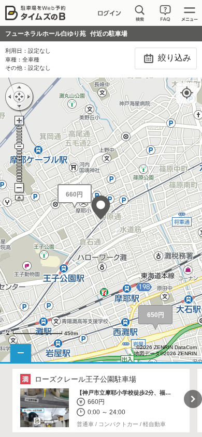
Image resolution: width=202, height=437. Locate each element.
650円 (155, 315)
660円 (74, 194)
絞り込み (173, 57)
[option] (101, 401)
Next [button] (193, 399)
